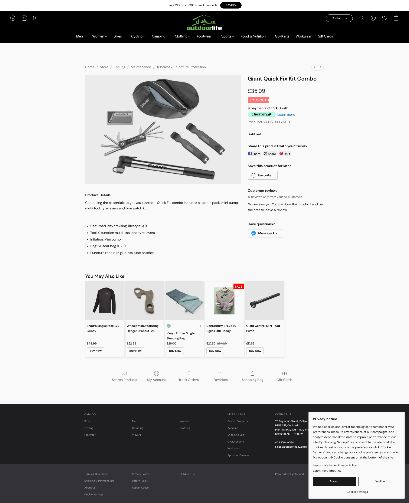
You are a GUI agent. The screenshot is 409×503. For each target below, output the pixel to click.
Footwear (205, 36)
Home (89, 67)
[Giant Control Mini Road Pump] (264, 300)
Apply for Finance (238, 455)
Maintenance (141, 67)
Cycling (137, 36)
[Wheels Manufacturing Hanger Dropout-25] (144, 300)
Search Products (125, 380)
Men (80, 36)
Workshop (234, 448)
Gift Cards (325, 36)
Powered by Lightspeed (289, 474)
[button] (231, 5)
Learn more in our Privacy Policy (335, 465)
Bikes (118, 36)
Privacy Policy (140, 474)
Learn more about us (327, 471)
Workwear (303, 36)
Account (233, 428)
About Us (89, 487)
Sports (226, 36)
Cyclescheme (236, 441)
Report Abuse (140, 487)
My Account (156, 380)
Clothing (181, 36)
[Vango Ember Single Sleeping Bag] (184, 300)
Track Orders (189, 380)
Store (104, 67)
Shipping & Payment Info (99, 481)
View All (136, 435)
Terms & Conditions (96, 474)
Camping (159, 36)
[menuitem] (315, 67)
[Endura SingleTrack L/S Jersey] (104, 300)
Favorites (220, 380)
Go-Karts (282, 36)
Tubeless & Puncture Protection (181, 67)
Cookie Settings (93, 494)
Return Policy (140, 481)
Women (98, 36)
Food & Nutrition (253, 36)
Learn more (286, 114)
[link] (357, 490)
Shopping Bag (252, 380)
